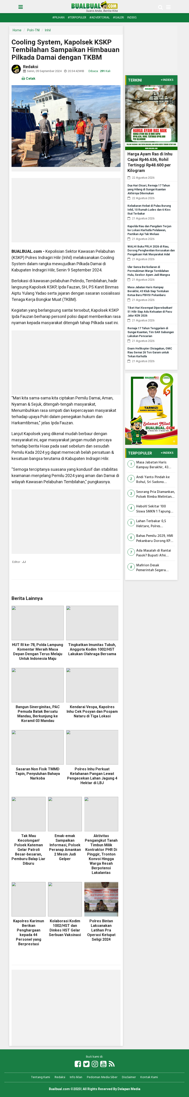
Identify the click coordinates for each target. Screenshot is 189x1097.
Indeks (132, 17)
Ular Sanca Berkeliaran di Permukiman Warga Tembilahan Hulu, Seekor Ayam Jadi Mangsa (148, 270)
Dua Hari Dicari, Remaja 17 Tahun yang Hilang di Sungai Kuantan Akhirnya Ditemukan (148, 189)
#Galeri (118, 17)
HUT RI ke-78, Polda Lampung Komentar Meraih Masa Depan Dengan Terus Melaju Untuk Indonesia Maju (37, 652)
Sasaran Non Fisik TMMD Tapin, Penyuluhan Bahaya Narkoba (37, 773)
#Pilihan (58, 17)
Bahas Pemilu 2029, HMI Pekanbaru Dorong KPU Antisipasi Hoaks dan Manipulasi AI (154, 539)
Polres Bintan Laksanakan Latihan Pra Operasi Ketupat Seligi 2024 (101, 930)
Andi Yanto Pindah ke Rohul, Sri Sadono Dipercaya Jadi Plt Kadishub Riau (153, 480)
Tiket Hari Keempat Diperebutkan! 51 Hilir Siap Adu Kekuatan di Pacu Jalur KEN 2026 (149, 311)
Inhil (48, 30)
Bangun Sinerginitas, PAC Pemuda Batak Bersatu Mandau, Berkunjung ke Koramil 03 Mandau (38, 714)
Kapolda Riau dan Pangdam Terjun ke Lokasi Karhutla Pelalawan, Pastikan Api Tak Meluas (149, 230)
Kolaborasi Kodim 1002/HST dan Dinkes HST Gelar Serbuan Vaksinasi (65, 928)
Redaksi (60, 1077)
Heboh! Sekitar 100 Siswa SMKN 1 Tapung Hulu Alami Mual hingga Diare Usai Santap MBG (155, 509)
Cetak (30, 78)
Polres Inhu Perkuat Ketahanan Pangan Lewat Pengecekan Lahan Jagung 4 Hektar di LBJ (92, 776)
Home (17, 30)
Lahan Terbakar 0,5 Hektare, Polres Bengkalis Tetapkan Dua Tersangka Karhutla (155, 524)
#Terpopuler (77, 17)
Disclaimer (129, 1077)
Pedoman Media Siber (102, 1077)
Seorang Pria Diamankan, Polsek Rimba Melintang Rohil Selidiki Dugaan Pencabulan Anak (155, 495)
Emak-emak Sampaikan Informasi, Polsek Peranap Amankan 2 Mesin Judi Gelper (65, 847)
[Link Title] (78, 1064)
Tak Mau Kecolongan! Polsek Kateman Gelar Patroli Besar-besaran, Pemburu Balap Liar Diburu (28, 850)
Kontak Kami (149, 1077)
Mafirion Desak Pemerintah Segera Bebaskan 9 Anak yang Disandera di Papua (153, 568)
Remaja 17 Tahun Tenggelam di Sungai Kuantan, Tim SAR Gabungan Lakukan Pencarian (150, 332)
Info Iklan (76, 1077)
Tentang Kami (40, 1077)
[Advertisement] (66, 210)
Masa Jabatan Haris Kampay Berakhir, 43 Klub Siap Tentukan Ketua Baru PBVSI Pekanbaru (148, 291)
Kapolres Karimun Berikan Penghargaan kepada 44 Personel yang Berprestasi (28, 932)
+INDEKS (167, 80)
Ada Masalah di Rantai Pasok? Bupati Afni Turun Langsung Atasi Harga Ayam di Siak (153, 553)
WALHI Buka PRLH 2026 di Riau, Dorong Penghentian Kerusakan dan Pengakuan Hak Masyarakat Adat (151, 250)
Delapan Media (129, 1089)
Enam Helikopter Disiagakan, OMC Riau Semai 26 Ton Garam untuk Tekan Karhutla (149, 352)
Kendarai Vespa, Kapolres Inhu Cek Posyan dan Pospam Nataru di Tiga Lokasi (92, 711)
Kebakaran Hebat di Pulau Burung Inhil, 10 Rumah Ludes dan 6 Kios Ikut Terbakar (149, 209)
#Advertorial (99, 17)
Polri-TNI (33, 30)
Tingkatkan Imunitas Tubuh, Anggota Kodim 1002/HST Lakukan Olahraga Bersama (92, 649)
